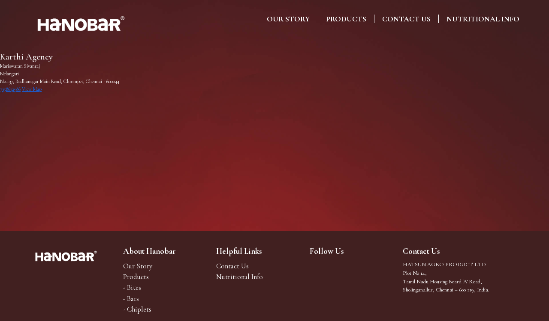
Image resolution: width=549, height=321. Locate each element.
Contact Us (406, 19)
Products (346, 19)
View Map (32, 89)
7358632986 (10, 89)
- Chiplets (137, 309)
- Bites (132, 287)
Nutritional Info (482, 19)
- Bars (131, 298)
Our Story (288, 19)
